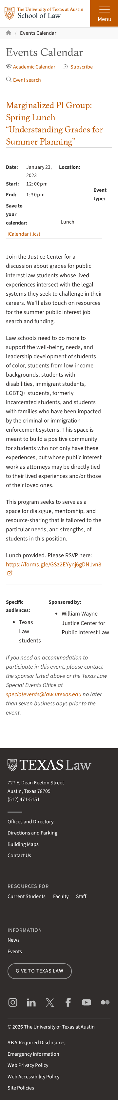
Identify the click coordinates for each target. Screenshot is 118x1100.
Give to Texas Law (40, 970)
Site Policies (21, 1087)
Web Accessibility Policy (33, 1076)
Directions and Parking (32, 832)
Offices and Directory (30, 821)
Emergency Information (33, 1054)
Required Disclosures (37, 1042)
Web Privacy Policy (28, 1065)
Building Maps (23, 844)
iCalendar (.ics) (24, 234)
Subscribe (81, 66)
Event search (27, 80)
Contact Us (19, 855)
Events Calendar (38, 33)
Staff (81, 896)
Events (15, 951)
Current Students (27, 896)
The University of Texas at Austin (59, 1027)
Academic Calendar (34, 66)
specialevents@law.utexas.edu (43, 694)
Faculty (61, 896)
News (14, 940)
